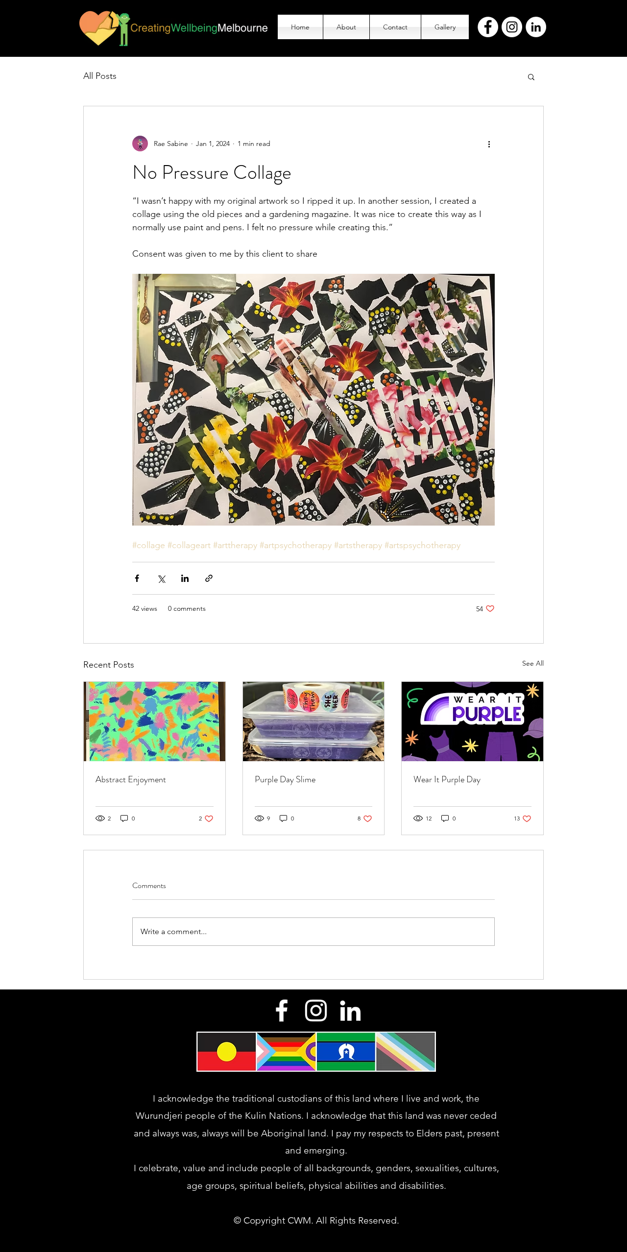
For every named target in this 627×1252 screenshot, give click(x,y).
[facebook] (281, 1010)
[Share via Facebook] (137, 578)
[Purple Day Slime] (314, 721)
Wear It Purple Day (447, 779)
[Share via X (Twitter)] (161, 578)
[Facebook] (488, 27)
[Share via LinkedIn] (185, 578)
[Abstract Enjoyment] (154, 721)
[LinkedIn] (536, 27)
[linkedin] (350, 1010)
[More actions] (489, 143)
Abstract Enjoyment (131, 779)
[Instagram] (512, 27)
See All (533, 663)
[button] (531, 76)
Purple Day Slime (285, 779)
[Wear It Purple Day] (472, 721)
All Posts (100, 76)
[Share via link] (209, 578)
